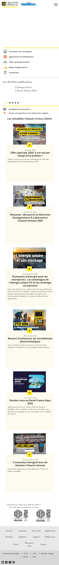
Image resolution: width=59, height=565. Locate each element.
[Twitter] (10, 562)
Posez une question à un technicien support (28, 113)
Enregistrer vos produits (19, 109)
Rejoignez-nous (29, 544)
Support (36, 536)
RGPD (25, 557)
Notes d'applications (18, 67)
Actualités (22, 530)
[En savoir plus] (29, 144)
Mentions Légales (47, 553)
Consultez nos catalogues (20, 51)
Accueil (9, 530)
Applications (50, 530)
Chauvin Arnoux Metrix (11, 553)
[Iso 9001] (17, 515)
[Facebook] (6, 562)
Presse (15, 544)
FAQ (34, 557)
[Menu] (56, 4)
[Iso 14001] (39, 515)
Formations (14, 72)
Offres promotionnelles (19, 62)
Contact (43, 544)
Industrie (22, 536)
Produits (9, 536)
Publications (50, 536)
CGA (34, 553)
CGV (26, 553)
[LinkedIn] (3, 562)
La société (36, 530)
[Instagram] (13, 562)
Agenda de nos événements (21, 57)
